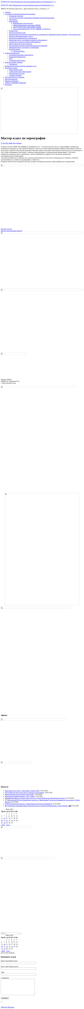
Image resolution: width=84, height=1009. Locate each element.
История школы (14, 49)
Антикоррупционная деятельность (21, 55)
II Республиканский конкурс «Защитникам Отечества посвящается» (29, 804)
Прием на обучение (12, 81)
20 (2, 820)
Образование (13, 21)
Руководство (13, 31)
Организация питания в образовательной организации (28, 46)
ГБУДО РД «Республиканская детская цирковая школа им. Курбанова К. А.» (27, 5)
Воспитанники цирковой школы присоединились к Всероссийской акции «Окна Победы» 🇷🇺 (38, 806)
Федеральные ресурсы (17, 73)
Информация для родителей (23, 23)
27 (2, 823)
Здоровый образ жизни (17, 60)
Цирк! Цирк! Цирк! (16, 70)
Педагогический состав (17, 33)
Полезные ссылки (11, 68)
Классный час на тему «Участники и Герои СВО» (22, 791)
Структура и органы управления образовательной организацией (31, 18)
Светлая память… (19, 51)
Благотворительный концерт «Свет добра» (20, 796)
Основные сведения (16, 16)
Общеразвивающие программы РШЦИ (26, 25)
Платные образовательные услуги (21, 36)
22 (7, 820)
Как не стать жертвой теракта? (11, 231)
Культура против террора (13, 62)
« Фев (3, 825)
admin (11, 143)
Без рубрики (17, 143)
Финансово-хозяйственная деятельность (23, 38)
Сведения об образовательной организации (20, 14)
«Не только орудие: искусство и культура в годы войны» (25, 792)
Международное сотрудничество (20, 44)
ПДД (10, 59)
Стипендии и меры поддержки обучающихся (25, 42)
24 (12, 820)
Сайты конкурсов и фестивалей (20, 72)
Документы (13, 20)
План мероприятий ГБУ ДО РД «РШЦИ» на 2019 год (32, 29)
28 (4, 823)
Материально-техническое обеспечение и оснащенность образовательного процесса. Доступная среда (44, 34)
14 (4, 818)
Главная (7, 12)
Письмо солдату (6, 229)
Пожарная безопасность (17, 57)
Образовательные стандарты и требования (24, 47)
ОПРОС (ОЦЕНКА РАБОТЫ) (15, 83)
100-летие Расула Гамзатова (14, 77)
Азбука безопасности (12, 53)
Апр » (8, 825)
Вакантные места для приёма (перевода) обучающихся (28, 40)
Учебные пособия (15, 75)
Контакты (8, 85)
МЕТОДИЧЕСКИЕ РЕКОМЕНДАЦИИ (27, 27)
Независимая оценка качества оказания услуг (21, 66)
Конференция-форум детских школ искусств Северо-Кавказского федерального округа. (35, 798)
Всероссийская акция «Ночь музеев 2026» (19, 794)
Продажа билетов (11, 79)
